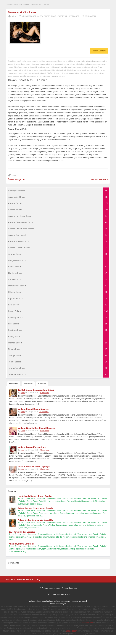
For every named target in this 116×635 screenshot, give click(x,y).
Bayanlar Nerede (25, 579)
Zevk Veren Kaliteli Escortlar (22, 532)
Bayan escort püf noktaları (22, 12)
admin (14, 16)
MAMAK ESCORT (57, 16)
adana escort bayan (58, 604)
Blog (38, 579)
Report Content (99, 51)
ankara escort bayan (62, 601)
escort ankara (47, 601)
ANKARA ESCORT (22, 4)
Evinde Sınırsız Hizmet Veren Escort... (35, 508)
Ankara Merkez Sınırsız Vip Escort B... (35, 520)
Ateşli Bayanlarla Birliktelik (21, 544)
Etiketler (42, 384)
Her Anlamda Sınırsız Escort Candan (35, 496)
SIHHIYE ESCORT (72, 16)
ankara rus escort (79, 601)
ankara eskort (34, 601)
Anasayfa (9, 4)
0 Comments (44, 393)
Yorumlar (28, 384)
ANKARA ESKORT (43, 16)
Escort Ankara (63, 594)
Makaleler (13, 384)
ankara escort (71, 631)
